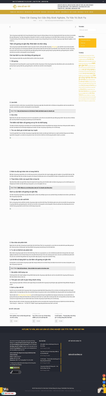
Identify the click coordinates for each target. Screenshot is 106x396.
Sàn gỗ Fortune (84, 81)
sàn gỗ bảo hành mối (91, 65)
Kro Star (88, 61)
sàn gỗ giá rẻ (91, 81)
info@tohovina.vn (17, 356)
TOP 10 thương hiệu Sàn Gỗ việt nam (85, 97)
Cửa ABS (93, 57)
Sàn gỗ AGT (81, 67)
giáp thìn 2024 (83, 61)
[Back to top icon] (53, 384)
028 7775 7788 (36, 1)
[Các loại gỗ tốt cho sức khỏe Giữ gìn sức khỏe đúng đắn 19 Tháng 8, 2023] (102, 390)
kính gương (54, 46)
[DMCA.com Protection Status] (15, 368)
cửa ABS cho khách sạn (83, 59)
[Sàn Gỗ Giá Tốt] (21, 6)
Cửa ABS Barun (89, 57)
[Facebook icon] (103, 1)
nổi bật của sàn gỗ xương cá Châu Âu (85, 63)
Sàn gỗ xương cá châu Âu (87, 85)
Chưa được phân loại (85, 40)
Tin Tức (40, 20)
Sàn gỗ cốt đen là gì (89, 79)
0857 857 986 (45, 1)
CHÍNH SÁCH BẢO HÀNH (58, 390)
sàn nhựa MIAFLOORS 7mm (84, 93)
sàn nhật (87, 89)
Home (34, 20)
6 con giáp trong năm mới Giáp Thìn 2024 (86, 55)
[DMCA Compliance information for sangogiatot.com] (15, 373)
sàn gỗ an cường (86, 67)
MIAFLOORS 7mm (93, 61)
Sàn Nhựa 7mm (92, 89)
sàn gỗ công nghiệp (88, 69)
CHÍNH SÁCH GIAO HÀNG (46, 390)
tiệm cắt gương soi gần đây (24, 295)
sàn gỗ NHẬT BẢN (85, 83)
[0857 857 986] (104, 375)
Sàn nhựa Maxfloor (83, 91)
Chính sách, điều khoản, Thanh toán (73, 390)
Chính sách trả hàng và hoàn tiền (32, 390)
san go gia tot (87, 64)
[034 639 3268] (104, 379)
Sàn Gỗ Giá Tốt (13, 340)
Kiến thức (83, 43)
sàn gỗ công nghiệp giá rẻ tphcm (87, 75)
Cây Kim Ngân (83, 57)
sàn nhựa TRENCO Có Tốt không (89, 95)
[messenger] (104, 385)
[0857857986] (104, 382)
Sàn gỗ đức (83, 89)
